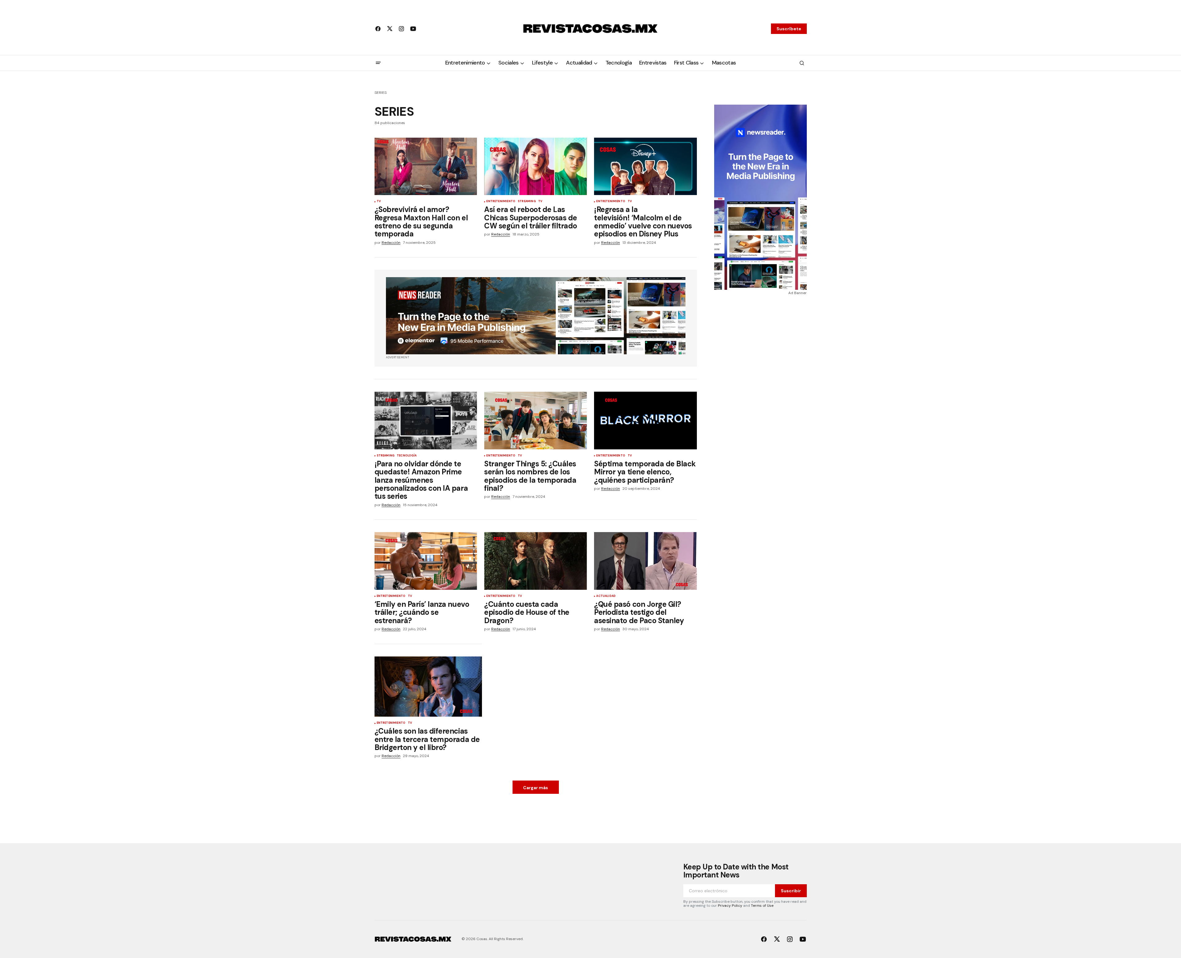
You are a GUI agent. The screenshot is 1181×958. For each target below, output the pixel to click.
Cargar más (535, 787)
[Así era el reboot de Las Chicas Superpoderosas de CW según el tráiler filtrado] (535, 166)
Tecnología (407, 455)
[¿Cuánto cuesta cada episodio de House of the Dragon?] (535, 561)
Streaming (527, 201)
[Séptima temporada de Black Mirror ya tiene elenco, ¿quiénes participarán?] (645, 420)
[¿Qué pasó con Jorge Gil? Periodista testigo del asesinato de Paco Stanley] (645, 561)
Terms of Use (762, 905)
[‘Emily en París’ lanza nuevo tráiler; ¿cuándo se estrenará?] (426, 561)
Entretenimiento (500, 201)
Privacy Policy (730, 905)
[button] (378, 63)
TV (379, 201)
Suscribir (791, 890)
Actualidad (606, 596)
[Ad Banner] (535, 315)
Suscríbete (789, 28)
